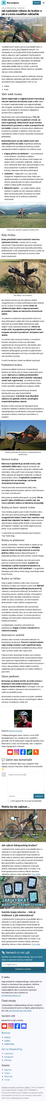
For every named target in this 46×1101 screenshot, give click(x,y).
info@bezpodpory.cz (11, 995)
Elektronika (9, 1044)
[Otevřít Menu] (43, 2)
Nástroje (8, 1076)
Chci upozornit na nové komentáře (26, 801)
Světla (7, 1040)
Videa (7, 1073)
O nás (7, 1079)
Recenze (6, 1032)
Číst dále (35, 874)
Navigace (8, 1057)
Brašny (7, 1037)
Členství (37, 3)
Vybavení (21, 8)
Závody (7, 1060)
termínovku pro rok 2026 (20, 1010)
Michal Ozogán (15, 730)
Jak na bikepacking (9, 8)
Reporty (8, 1069)
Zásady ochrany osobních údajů (15, 1087)
